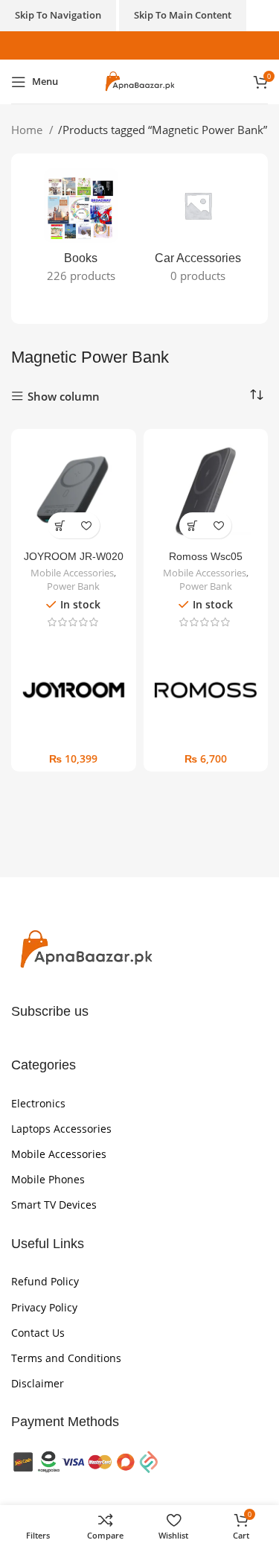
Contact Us (38, 1333)
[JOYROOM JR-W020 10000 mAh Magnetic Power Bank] (74, 491)
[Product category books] (81, 230)
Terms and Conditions (66, 1358)
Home (28, 129)
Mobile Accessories (72, 573)
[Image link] (85, 948)
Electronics (38, 1103)
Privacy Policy (44, 1307)
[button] (61, 525)
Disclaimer (37, 1383)
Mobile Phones (48, 1179)
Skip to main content (182, 15)
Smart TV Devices (54, 1204)
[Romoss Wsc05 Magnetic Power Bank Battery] (206, 491)
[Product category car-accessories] (199, 230)
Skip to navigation (58, 15)
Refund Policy (45, 1281)
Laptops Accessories (61, 1129)
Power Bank (73, 586)
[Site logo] (139, 80)
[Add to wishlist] (87, 525)
